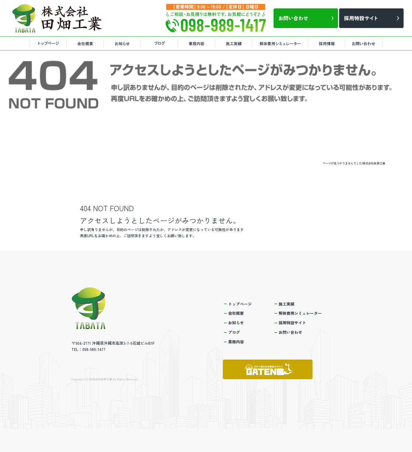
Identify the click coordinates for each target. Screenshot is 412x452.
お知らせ (123, 43)
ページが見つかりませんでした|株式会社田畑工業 (354, 163)
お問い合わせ (366, 43)
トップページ (47, 43)
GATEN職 (268, 369)
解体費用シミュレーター (280, 43)
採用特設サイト (328, 43)
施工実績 (234, 43)
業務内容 (197, 43)
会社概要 (85, 43)
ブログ (161, 43)
